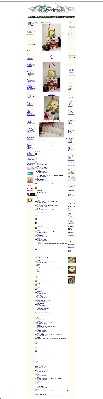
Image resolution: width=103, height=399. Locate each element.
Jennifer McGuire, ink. (71, 202)
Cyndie (38, 311)
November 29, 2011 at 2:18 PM (42, 319)
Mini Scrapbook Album (70, 130)
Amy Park (51, 56)
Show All (75, 218)
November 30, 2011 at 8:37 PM (42, 387)
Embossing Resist (29, 70)
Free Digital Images (70, 123)
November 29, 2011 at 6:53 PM (42, 340)
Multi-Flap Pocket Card (30, 139)
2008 (69, 91)
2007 (69, 92)
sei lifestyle (69, 209)
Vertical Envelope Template (30, 159)
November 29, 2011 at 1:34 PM (42, 309)
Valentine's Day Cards (70, 156)
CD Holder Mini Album (29, 106)
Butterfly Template (29, 102)
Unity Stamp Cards (70, 155)
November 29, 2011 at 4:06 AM (42, 172)
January (70, 88)
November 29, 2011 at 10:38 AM (42, 289)
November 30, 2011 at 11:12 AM (42, 371)
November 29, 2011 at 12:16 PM (42, 305)
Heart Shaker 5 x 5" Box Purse (31, 127)
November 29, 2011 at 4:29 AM (42, 180)
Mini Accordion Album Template (31, 131)
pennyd (38, 238)
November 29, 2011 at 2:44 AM (42, 168)
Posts (69, 34)
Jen (37, 373)
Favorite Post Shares (70, 186)
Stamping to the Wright (71, 195)
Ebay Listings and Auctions (71, 114)
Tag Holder (28, 149)
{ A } (69, 215)
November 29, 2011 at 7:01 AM (42, 236)
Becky (38, 317)
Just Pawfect (69, 213)
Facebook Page (52, 143)
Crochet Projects (69, 112)
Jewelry (68, 128)
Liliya (37, 279)
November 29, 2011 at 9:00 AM (42, 262)
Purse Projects (69, 141)
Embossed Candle (29, 112)
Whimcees (38, 264)
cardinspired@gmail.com (30, 35)
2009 (69, 90)
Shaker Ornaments (29, 145)
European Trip (69, 118)
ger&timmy (38, 321)
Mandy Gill (51, 58)
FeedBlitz (74, 57)
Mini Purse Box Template (30, 136)
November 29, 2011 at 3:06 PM (42, 327)
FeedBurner (73, 30)
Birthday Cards (69, 101)
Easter (68, 113)
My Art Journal (69, 133)
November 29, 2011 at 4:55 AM (42, 198)
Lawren (38, 170)
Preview (68, 57)
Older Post (66, 390)
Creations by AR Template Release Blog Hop (42, 22)
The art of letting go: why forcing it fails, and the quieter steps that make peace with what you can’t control (71, 223)
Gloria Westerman (39, 333)
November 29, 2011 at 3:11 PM (42, 331)
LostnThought (38, 365)
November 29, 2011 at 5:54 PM (42, 335)
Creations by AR (69, 110)
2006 (69, 93)
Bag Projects (69, 100)
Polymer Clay (69, 140)
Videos (68, 159)
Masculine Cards (69, 129)
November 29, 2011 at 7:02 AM (42, 240)
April (69, 85)
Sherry (38, 200)
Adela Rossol (51, 55)
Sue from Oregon (39, 337)
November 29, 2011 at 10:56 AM (42, 293)
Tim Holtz (69, 241)
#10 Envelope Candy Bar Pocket (31, 64)
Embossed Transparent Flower (30, 114)
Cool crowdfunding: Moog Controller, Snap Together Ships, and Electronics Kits (71, 235)
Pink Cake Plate (39, 291)
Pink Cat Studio (69, 138)
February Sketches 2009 (30, 59)
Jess (37, 178)
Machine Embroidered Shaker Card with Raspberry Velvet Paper (71, 211)
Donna (38, 283)
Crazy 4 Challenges (70, 109)
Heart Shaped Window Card (30, 73)
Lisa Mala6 (38, 287)
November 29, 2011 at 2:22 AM (42, 164)
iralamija (69, 251)
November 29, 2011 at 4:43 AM (42, 192)
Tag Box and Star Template (30, 148)
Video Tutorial (69, 158)
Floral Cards (69, 122)
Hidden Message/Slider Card (30, 128)
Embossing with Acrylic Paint (30, 71)
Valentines (69, 157)
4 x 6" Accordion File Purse (30, 93)
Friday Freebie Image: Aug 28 (71, 247)
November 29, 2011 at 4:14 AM (42, 176)
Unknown (38, 377)
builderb (38, 381)
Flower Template (29, 121)
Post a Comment (37, 389)
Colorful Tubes (51, 94)
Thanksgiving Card (29, 79)
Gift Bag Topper (29, 72)
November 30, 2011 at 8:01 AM (42, 363)
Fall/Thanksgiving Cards (70, 120)
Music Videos (69, 132)
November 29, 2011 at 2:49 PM (42, 323)
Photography (69, 137)
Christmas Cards (69, 105)
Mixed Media (69, 131)
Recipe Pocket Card (29, 144)
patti (37, 329)
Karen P (38, 230)
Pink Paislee (70, 205)
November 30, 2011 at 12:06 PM (42, 375)
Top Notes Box (29, 153)
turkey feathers (70, 231)
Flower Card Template (29, 120)
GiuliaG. (38, 361)
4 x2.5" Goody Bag (29, 94)
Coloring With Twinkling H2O (30, 109)
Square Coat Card (29, 147)
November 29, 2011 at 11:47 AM (42, 301)
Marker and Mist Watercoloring (30, 130)
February (70, 87)
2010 (69, 89)
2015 (69, 61)
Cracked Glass (29, 110)
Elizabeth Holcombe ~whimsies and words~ (71, 226)
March (70, 86)
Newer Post (36, 390)
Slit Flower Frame (29, 146)
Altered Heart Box (29, 66)
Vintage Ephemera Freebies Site (71, 185)
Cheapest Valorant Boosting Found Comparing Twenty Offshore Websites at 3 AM (71, 207)
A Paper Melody (70, 197)
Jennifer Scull (38, 226)
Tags (68, 150)
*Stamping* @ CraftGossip (71, 190)
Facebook (69, 119)
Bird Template (29, 101)
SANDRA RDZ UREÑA (39, 303)
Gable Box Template (29, 122)
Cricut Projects (69, 111)
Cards (68, 104)
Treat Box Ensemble (29, 154)
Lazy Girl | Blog (70, 229)
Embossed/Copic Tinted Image (31, 115)
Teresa (38, 299)
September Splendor (70, 232)
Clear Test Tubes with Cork (51, 95)
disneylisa (38, 260)
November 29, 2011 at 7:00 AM (42, 232)
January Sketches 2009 (30, 60)
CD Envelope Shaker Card (30, 105)
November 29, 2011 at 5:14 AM (42, 202)
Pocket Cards (69, 139)
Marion (38, 234)
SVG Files (69, 148)
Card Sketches (69, 103)
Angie (38, 166)
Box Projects (69, 102)
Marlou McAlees (39, 295)
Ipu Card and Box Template (30, 129)
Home (51, 390)
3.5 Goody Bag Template (30, 89)
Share (1, 398)
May (69, 84)
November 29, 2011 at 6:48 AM (42, 228)
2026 (69, 60)
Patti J (38, 204)
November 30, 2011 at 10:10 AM (42, 367)
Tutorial (68, 154)
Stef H (38, 208)
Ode (37, 369)
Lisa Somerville (51, 57)
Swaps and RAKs (70, 149)
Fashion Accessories (70, 121)
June (69, 83)
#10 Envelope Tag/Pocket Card (31, 65)
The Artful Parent (70, 221)
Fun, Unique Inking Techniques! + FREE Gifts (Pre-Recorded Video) (71, 203)
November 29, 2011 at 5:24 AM (42, 206)
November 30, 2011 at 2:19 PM (42, 379)
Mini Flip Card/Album (29, 132)
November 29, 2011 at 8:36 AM (42, 258)
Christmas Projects (70, 106)
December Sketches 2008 (30, 58)
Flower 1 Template (29, 119)
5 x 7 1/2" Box (29, 95)
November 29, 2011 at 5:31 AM (42, 212)
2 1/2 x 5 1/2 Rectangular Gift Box (31, 88)
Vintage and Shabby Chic (71, 160)
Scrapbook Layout (70, 142)
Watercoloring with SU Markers (31, 80)
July (69, 82)
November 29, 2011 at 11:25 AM (42, 297)
